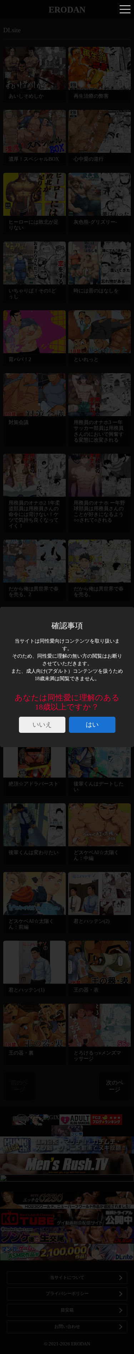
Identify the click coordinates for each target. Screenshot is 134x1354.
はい (92, 724)
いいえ (42, 724)
